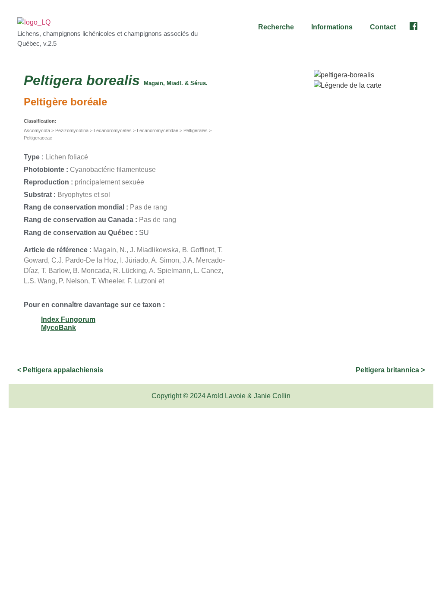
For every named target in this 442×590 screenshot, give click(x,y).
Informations (332, 27)
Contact (383, 27)
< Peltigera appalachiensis (60, 370)
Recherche (276, 27)
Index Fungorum (68, 319)
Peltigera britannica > (390, 370)
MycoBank (58, 327)
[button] (278, 27)
